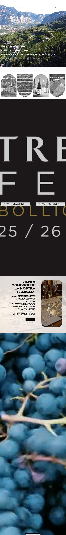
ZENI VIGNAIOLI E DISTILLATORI (14, 8)
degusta (30, 319)
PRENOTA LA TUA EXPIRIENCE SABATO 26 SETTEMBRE (15, 204)
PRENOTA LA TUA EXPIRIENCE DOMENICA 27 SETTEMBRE (50, 204)
